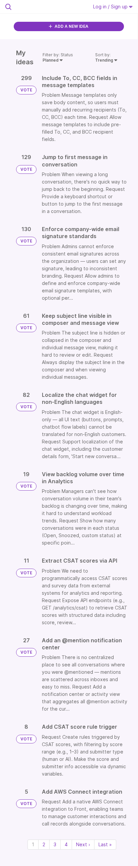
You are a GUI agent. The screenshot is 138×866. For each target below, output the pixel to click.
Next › (83, 844)
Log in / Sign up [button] (111, 6)
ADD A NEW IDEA (71, 26)
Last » (105, 844)
